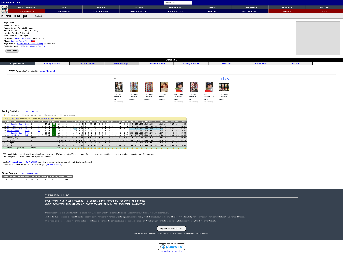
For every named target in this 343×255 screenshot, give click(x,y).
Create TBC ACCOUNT (26, 11)
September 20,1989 (22, 38)
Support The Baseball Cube (171, 228)
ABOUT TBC (324, 7)
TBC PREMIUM (64, 11)
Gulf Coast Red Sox (14, 124)
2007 (22, 46)
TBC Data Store (13, 119)
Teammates (226, 63)
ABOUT (48, 204)
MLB (64, 7)
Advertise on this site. (171, 251)
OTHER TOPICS (250, 7)
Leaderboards (260, 63)
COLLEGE (138, 7)
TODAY (55, 201)
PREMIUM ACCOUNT (75, 204)
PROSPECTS (112, 201)
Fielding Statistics (191, 63)
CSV (26, 111)
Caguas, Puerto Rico (20, 41)
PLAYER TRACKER (101, 11)
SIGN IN (324, 11)
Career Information (156, 63)
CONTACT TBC (138, 204)
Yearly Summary (70, 115)
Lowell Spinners (13, 131)
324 (29, 46)
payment (162, 233)
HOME (48, 201)
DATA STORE (213, 11)
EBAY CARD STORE (250, 11)
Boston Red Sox (38, 46)
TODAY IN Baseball (26, 7)
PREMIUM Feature (54, 164)
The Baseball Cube (10, 2)
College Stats (51, 115)
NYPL (27, 131)
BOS (39, 124)
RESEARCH (287, 7)
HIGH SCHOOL (175, 7)
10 (26, 46)
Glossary (34, 111)
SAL (26, 135)
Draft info (295, 63)
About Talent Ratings (30, 173)
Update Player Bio (87, 63)
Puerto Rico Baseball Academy (30, 43)
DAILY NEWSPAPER (138, 11)
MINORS (101, 7)
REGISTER (287, 11)
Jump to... (171, 60)
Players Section (17, 63)
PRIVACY (108, 204)
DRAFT (212, 7)
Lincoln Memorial (46, 71)
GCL (27, 124)
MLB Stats (15, 115)
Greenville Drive (13, 135)
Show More (12, 51)
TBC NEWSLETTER (175, 11)
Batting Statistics (52, 63)
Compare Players (16, 162)
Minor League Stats (33, 115)
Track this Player (121, 63)
